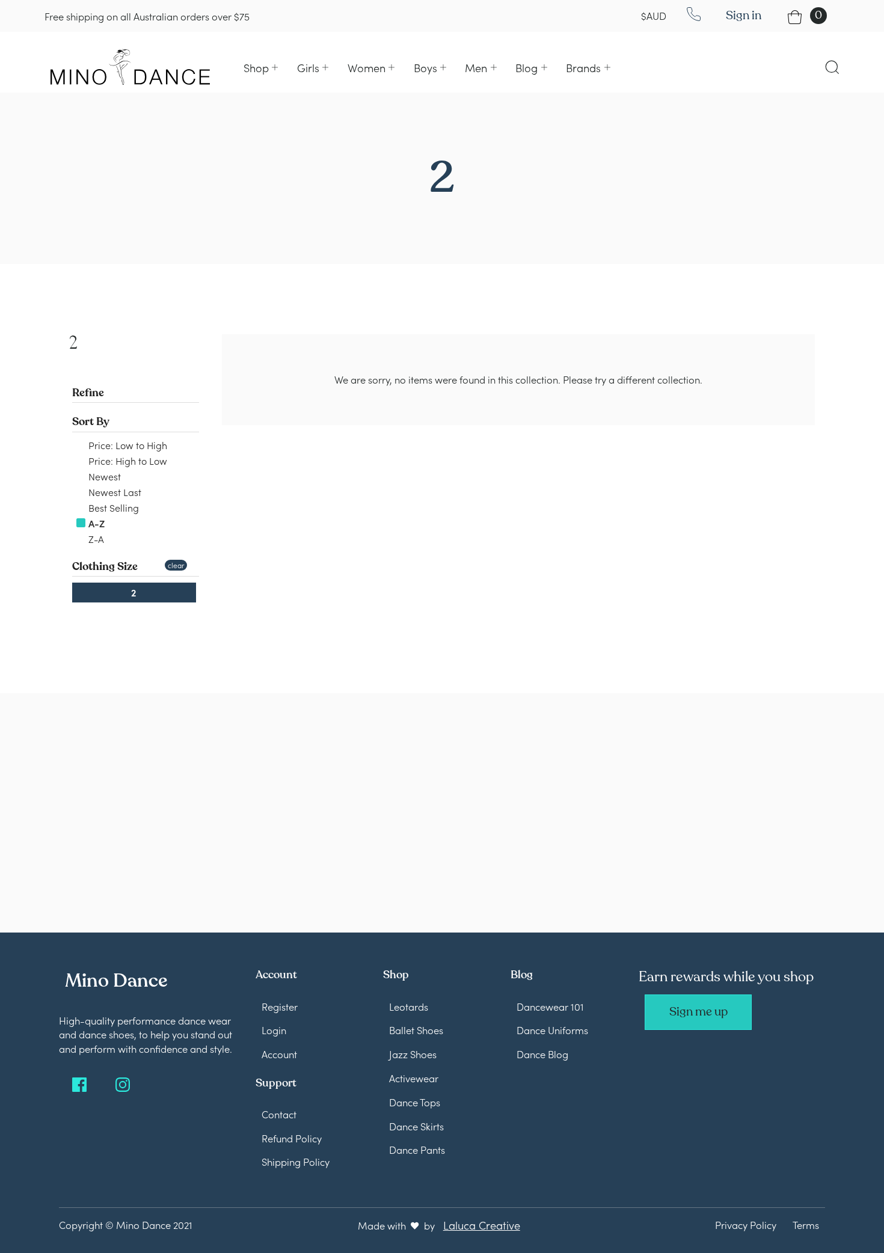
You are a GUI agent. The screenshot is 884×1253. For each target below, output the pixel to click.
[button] (260, 68)
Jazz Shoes (413, 1054)
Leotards (408, 1006)
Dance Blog (542, 1054)
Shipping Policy (296, 1161)
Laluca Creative (481, 1225)
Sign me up (698, 1011)
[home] (130, 67)
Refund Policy (292, 1138)
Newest (103, 476)
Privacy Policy (745, 1224)
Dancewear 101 (550, 1006)
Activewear (413, 1078)
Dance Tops (414, 1102)
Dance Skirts (416, 1126)
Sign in (743, 15)
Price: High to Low (126, 460)
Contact (279, 1114)
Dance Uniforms (552, 1030)
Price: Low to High (126, 445)
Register (280, 1006)
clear (176, 565)
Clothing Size (105, 566)
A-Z (95, 523)
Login (274, 1030)
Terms (806, 1224)
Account (279, 1054)
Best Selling (112, 507)
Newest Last (113, 491)
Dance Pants (417, 1149)
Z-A (95, 538)
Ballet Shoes (416, 1030)
